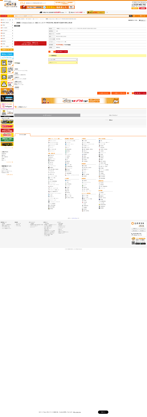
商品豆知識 (60, 224)
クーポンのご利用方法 (48, 225)
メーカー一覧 (18, 225)
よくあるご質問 (52, 59)
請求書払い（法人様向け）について (50, 224)
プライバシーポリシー (34, 225)
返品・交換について (47, 228)
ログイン (135, 8)
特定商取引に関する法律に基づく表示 (36, 224)
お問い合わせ (143, 2)
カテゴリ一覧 (3, 15)
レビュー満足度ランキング (6, 228)
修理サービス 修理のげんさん (63, 231)
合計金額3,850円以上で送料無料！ (64, 3)
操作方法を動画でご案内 (48, 234)
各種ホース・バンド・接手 (54, 138)
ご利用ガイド (135, 2)
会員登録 (143, 8)
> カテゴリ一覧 (9, 162)
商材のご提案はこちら (5, 225)
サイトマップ (32, 227)
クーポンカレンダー (61, 227)
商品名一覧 (18, 224)
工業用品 (84, 138)
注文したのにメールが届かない (49, 231)
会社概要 (3, 223)
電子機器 (100, 190)
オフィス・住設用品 (86, 193)
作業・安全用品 (102, 138)
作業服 (3, 158)
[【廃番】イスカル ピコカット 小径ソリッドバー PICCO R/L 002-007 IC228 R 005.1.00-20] (30, 43)
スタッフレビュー (113, 115)
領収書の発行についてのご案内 (49, 230)
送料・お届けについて (48, 227)
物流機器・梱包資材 (69, 138)
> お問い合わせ (9, 174)
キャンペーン (60, 228)
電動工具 (3, 155)
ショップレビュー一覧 (5, 227)
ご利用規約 (32, 223)
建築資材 (84, 178)
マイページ (142, 228)
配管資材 (84, 163)
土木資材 (67, 178)
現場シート (4, 160)
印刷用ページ (143, 20)
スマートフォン (74, 218)
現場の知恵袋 (60, 223)
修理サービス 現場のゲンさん (7, 171)
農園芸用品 (101, 180)
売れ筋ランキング (61, 233)
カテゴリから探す (22, 134)
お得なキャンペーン (53, 62)
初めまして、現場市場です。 (7, 224)
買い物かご (142, 230)
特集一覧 (59, 229)
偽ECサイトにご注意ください (49, 233)
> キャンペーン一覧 (8, 147)
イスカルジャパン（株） (61, 41)
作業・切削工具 (51, 153)
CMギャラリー (60, 230)
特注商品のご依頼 (5, 172)
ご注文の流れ (46, 223)
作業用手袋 (4, 153)
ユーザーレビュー (47, 115)
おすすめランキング (61, 225)
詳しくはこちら (77, 412)
